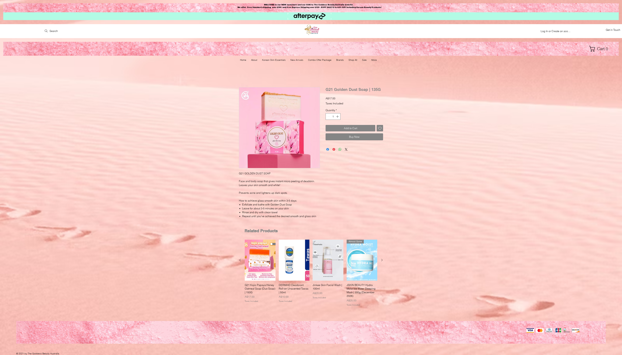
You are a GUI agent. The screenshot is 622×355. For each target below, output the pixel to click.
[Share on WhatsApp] (340, 149)
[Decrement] (328, 117)
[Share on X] (346, 149)
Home (242, 75)
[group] (311, 273)
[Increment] (337, 117)
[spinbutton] (333, 117)
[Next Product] (382, 260)
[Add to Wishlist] (380, 128)
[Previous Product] (240, 260)
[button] (600, 49)
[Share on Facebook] (328, 149)
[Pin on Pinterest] (334, 149)
